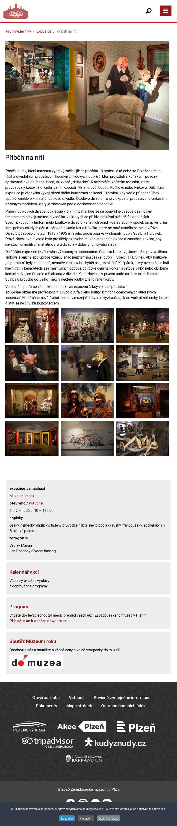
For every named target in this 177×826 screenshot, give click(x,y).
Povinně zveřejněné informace (122, 697)
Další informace (108, 818)
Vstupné (77, 697)
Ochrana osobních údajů (124, 705)
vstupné (36, 503)
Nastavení (86, 818)
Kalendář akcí (24, 572)
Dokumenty (46, 705)
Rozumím (67, 818)
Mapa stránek (79, 705)
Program (18, 606)
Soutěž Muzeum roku (32, 641)
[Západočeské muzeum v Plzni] (47, 15)
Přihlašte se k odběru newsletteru (38, 621)
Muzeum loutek (21, 496)
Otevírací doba (46, 697)
